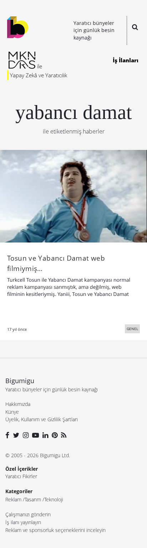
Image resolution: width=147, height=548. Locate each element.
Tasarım (33, 499)
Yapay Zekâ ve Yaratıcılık (38, 75)
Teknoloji (53, 499)
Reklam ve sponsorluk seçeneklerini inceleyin (55, 530)
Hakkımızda (17, 404)
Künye (12, 411)
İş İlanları (125, 60)
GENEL (132, 328)
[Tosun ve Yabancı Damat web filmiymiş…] (73, 195)
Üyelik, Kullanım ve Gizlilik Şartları (41, 419)
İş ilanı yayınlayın (23, 522)
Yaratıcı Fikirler (21, 476)
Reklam (13, 499)
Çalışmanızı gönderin (28, 514)
